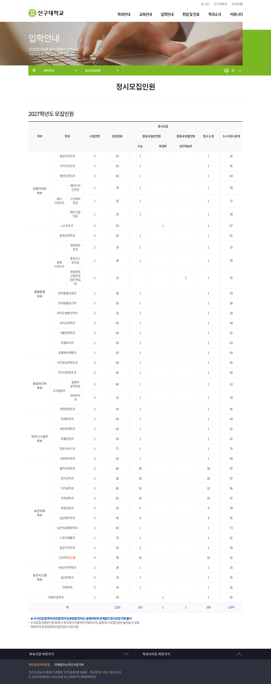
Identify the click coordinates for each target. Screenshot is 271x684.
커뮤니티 (236, 14)
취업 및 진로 (190, 14)
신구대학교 (220, 4)
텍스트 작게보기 (240, 70)
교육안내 (145, 14)
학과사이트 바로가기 (156, 654)
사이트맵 (237, 4)
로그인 (205, 4)
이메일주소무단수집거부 (69, 664)
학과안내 (123, 14)
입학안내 (167, 14)
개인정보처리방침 (39, 664)
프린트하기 (227, 70)
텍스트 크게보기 (233, 70)
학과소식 (214, 14)
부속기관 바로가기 (41, 654)
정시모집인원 (93, 70)
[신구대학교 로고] (45, 15)
